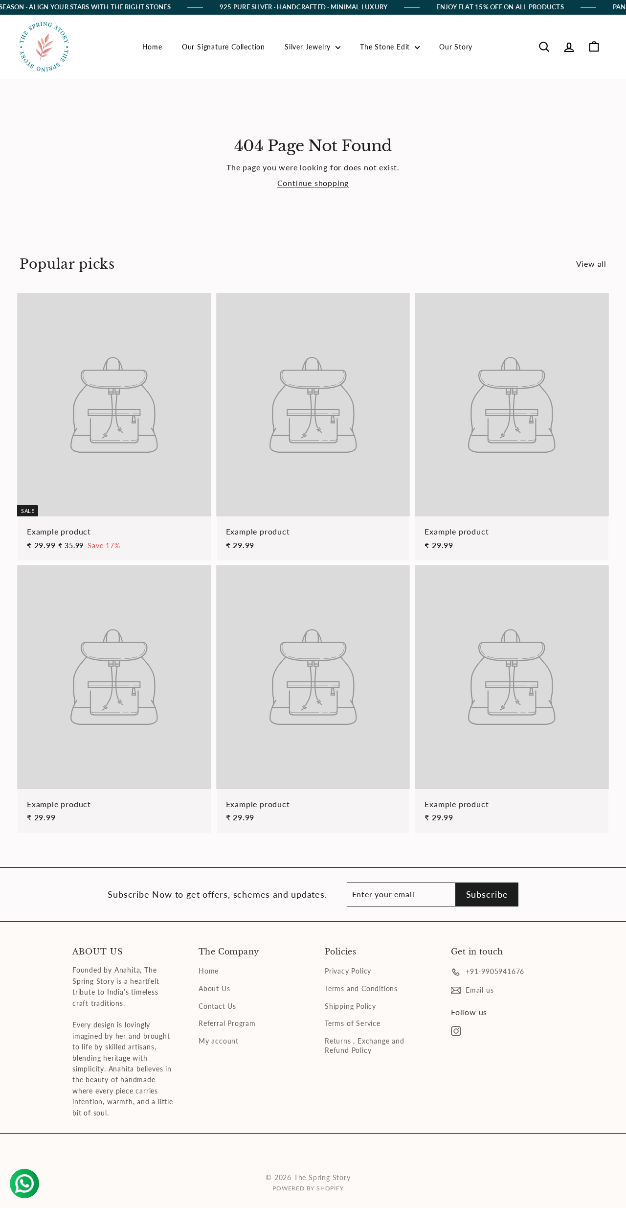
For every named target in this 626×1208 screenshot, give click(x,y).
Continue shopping (313, 182)
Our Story (455, 47)
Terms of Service (352, 1023)
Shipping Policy (350, 1006)
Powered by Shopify (307, 1188)
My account (219, 1041)
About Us (214, 988)
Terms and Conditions (361, 988)
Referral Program (227, 1023)
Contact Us (217, 1006)
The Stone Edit (386, 47)
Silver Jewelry (309, 47)
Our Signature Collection (223, 47)
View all (591, 263)
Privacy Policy (348, 971)
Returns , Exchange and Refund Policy (364, 1046)
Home (152, 47)
